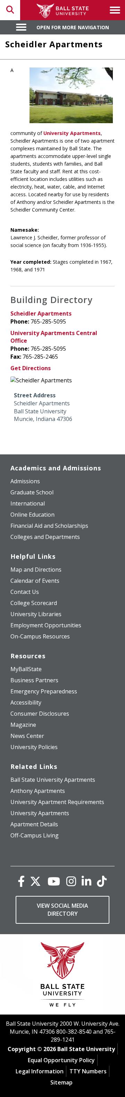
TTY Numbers (88, 1071)
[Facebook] (21, 881)
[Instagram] (71, 881)
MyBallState (26, 669)
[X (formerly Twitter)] (35, 881)
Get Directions (30, 368)
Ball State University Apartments (52, 780)
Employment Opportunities (45, 625)
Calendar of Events (34, 581)
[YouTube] (54, 881)
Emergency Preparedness (43, 691)
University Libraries (35, 614)
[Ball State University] (63, 976)
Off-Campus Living (34, 835)
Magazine (23, 725)
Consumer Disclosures (39, 713)
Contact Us (24, 592)
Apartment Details (34, 824)
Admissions (25, 481)
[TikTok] (102, 881)
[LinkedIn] (86, 881)
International (27, 503)
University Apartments (72, 133)
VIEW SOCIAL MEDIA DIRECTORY (62, 909)
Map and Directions (35, 569)
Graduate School (31, 492)
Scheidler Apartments (41, 313)
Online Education (32, 514)
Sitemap (61, 1082)
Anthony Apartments (37, 791)
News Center (27, 736)
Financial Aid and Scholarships (49, 526)
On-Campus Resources (40, 636)
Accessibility (25, 702)
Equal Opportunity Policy (61, 1060)
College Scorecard (33, 603)
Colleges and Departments (45, 537)
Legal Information (40, 1071)
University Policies (34, 747)
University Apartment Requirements (57, 802)
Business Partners (34, 680)
